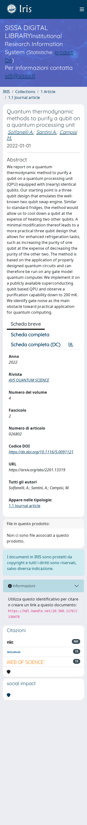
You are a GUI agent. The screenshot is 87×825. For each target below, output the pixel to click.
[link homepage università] (23, 9)
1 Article (48, 91)
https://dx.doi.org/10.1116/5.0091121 (41, 452)
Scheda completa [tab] (30, 334)
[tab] (71, 344)
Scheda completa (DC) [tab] (35, 344)
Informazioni (23, 585)
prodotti (64, 52)
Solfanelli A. (20, 132)
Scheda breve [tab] (26, 324)
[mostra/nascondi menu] (82, 9)
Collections (25, 91)
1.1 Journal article (24, 97)
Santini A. (46, 132)
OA (8, 60)
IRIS (6, 91)
